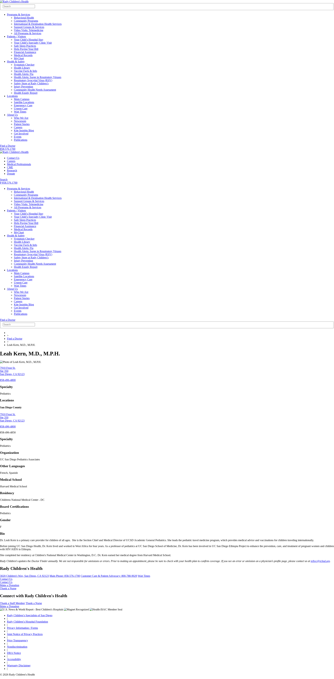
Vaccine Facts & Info (25, 70)
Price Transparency (17, 640)
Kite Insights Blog (24, 130)
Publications (20, 139)
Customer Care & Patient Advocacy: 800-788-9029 (109, 575)
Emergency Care (23, 105)
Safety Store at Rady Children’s (31, 83)
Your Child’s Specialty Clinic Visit (33, 42)
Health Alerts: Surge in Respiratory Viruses (37, 77)
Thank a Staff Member (12, 603)
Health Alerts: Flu (23, 74)
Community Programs (26, 20)
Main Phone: (65, 575)
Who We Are (21, 117)
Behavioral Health (24, 17)
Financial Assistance (25, 52)
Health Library (22, 67)
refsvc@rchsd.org (320, 561)
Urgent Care (20, 108)
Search (3, 179)
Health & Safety (16, 61)
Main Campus (21, 99)
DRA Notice (14, 652)
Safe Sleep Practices (25, 45)
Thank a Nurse (8, 588)
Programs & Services (18, 14)
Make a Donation (9, 585)
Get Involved (21, 133)
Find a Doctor (7, 145)
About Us (12, 114)
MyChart (19, 58)
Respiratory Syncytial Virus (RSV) (33, 80)
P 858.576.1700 (8, 182)
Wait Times (20, 111)
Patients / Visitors (16, 36)
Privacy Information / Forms (22, 627)
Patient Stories (22, 124)
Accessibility (14, 659)
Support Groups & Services (29, 27)
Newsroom (20, 121)
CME (10, 167)
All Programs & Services (27, 33)
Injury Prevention (23, 86)
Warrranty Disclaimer (18, 665)
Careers (18, 127)
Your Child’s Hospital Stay (28, 39)
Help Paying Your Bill (26, 49)
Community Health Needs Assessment (35, 89)
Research (12, 170)
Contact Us (13, 157)
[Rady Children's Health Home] (14, 1)
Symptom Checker (24, 64)
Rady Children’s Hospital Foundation (27, 621)
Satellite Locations (24, 102)
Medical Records (23, 55)
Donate (11, 173)
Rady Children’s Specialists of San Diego (29, 615)
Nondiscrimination (17, 646)
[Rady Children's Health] (14, 152)
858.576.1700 (7, 148)
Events (17, 136)
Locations (12, 96)
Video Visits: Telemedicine (28, 30)
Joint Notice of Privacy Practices (25, 634)
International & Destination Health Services (38, 23)
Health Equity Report (25, 92)
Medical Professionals (19, 164)
